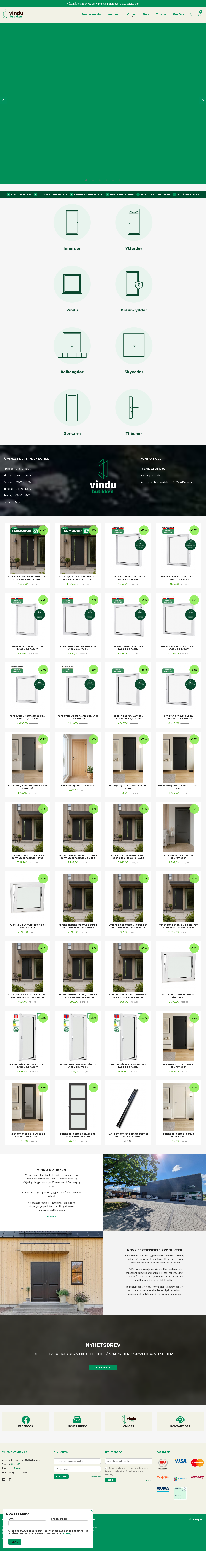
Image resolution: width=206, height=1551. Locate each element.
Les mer (149, 1480)
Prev (3, 100)
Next (202, 100)
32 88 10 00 (158, 469)
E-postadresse (59, 1519)
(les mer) (66, 1533)
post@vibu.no (157, 475)
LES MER (51, 1216)
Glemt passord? (95, 1476)
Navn (11, 1519)
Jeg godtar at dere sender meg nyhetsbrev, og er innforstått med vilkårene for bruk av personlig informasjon (126, 1471)
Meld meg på (103, 1367)
